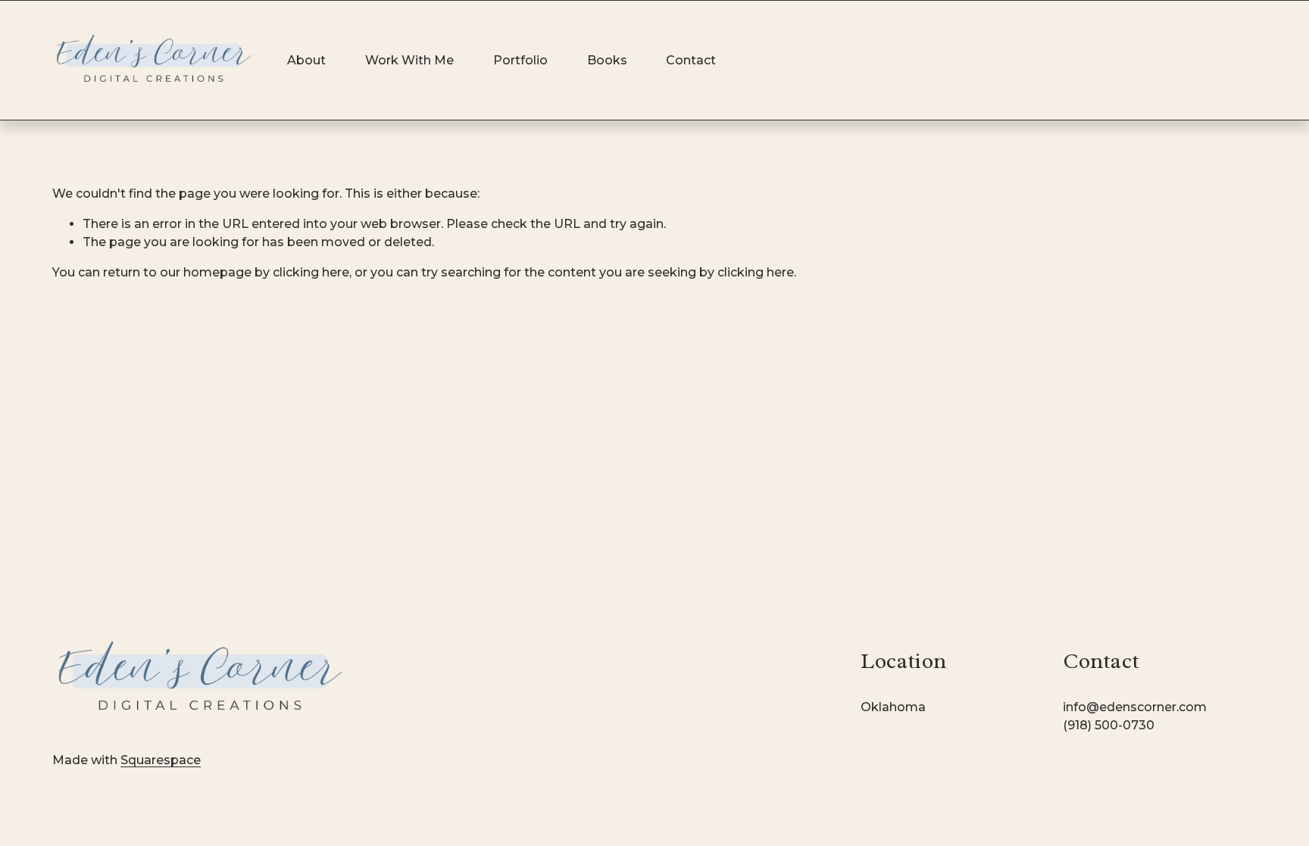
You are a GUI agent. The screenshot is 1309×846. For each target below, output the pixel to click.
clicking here (311, 272)
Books (607, 60)
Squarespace (160, 760)
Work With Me (409, 60)
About (306, 60)
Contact (691, 60)
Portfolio (520, 60)
